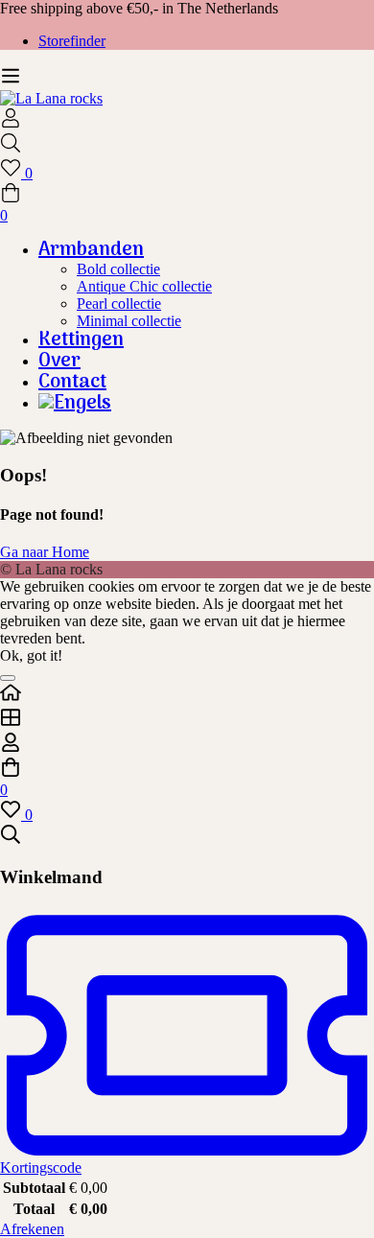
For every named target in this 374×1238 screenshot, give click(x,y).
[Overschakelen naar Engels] (206, 403)
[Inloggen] (10, 123)
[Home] (187, 694)
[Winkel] (187, 719)
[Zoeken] (187, 144)
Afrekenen (32, 1229)
